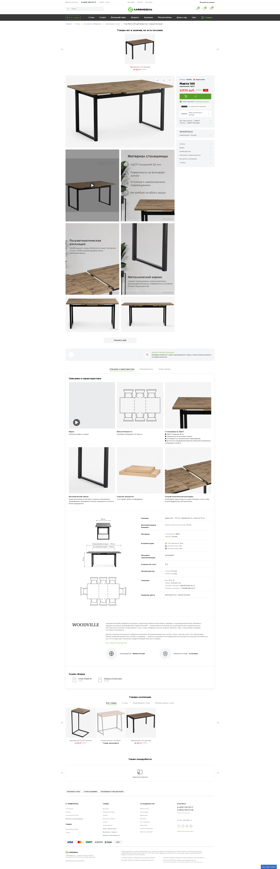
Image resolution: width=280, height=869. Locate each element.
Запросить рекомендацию (74, 818)
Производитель (146, 369)
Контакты (148, 2)
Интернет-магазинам (146, 828)
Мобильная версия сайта (185, 831)
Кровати (135, 17)
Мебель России (139, 653)
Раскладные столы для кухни (112, 791)
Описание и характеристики (122, 369)
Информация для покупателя (75, 860)
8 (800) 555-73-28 (185, 810)
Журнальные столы (141, 703)
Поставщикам (144, 812)
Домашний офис (118, 17)
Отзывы (68, 812)
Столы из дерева (90, 791)
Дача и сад (182, 17)
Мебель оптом (144, 808)
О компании (69, 808)
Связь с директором (109, 828)
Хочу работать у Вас (72, 815)
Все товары (111, 703)
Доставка (131, 2)
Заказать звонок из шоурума (163, 352)
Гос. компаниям (145, 822)
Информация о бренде (188, 135)
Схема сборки (164, 369)
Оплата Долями (108, 825)
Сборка (105, 815)
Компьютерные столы (164, 703)
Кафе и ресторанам (146, 831)
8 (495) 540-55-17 (88, 2)
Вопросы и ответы (109, 818)
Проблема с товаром (110, 832)
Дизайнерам (144, 815)
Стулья (102, 17)
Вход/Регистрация (207, 2)
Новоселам (143, 825)
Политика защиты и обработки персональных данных (138, 857)
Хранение (148, 17)
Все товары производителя (116, 643)
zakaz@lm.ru (187, 820)
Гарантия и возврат (109, 812)
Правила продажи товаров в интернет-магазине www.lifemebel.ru (184, 857)
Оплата (140, 2)
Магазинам (143, 818)
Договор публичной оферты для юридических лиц (183, 861)
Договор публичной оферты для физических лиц (137, 860)
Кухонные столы (73, 791)
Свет (194, 17)
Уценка (68, 832)
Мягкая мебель (165, 17)
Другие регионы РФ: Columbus (73, 2)
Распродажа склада (72, 829)
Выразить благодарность (111, 835)
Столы (91, 17)
